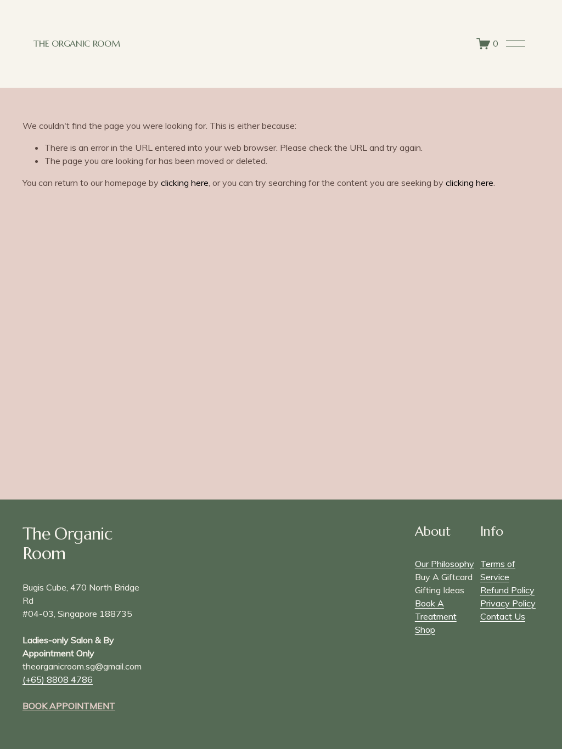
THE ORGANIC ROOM (76, 43)
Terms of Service (497, 570)
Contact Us (502, 616)
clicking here (185, 182)
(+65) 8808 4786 (58, 679)
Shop (425, 629)
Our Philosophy (444, 563)
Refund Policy (507, 590)
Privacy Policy (508, 603)
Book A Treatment (436, 610)
